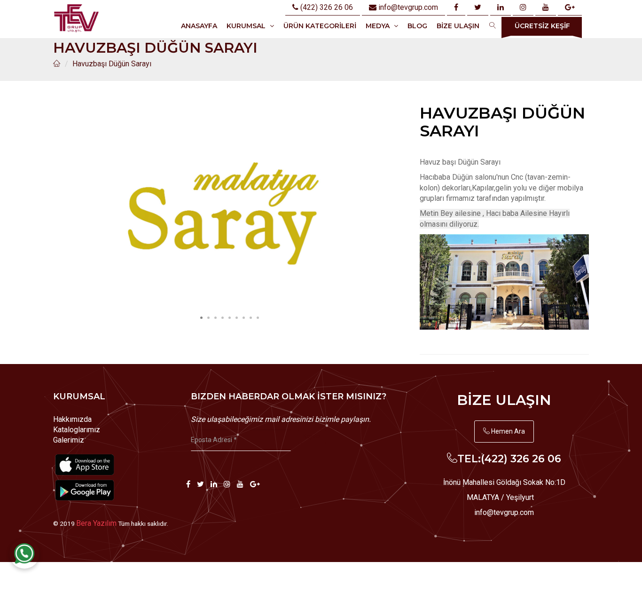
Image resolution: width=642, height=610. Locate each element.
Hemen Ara (507, 431)
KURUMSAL (247, 26)
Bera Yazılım (96, 523)
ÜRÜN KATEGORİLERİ (319, 26)
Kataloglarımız (76, 429)
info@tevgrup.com (408, 7)
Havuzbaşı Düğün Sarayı (111, 63)
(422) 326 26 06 (325, 7)
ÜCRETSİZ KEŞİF (542, 26)
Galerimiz (68, 440)
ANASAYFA (199, 26)
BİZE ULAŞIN (458, 26)
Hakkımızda (72, 419)
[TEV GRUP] (76, 18)
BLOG (417, 26)
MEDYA (378, 26)
